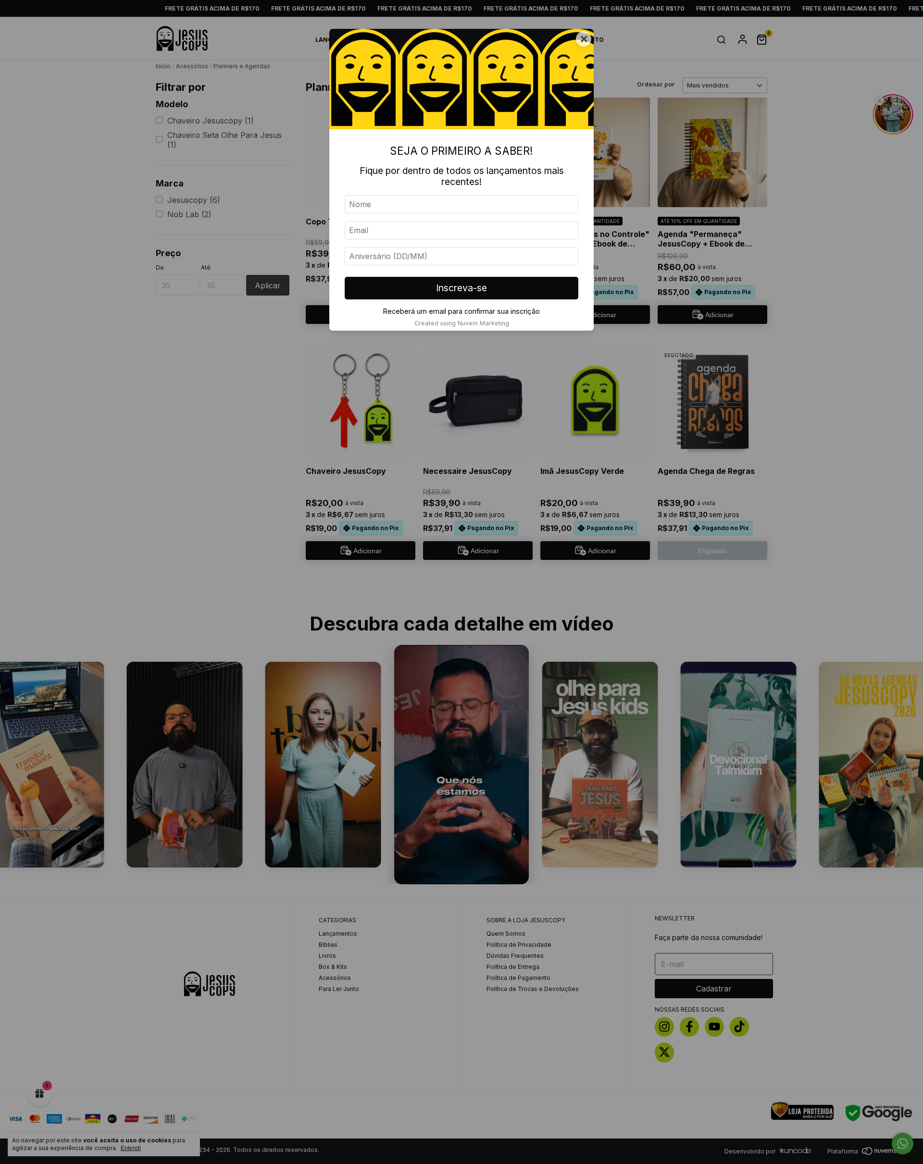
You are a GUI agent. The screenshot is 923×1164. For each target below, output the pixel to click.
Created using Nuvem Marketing (461, 323)
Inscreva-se (461, 288)
